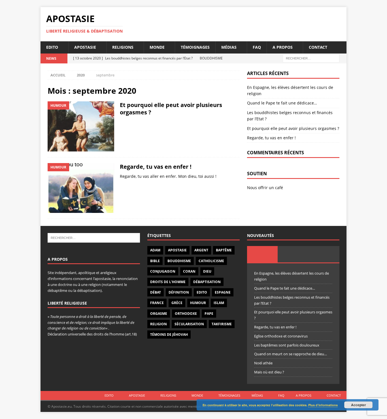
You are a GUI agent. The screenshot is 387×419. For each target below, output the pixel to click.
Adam (155, 250)
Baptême (224, 250)
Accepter (358, 404)
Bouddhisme (179, 260)
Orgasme (158, 313)
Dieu (207, 271)
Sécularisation (189, 324)
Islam (219, 302)
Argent (201, 250)
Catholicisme (211, 260)
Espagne (223, 292)
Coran (189, 271)
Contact (318, 47)
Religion (158, 324)
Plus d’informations (323, 405)
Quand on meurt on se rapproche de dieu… (290, 353)
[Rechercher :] (311, 58)
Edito (52, 47)
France (157, 302)
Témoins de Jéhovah (169, 334)
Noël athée (263, 362)
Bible (155, 260)
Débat (155, 292)
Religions (122, 47)
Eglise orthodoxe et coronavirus (281, 336)
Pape (209, 313)
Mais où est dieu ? (269, 372)
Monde (157, 47)
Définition (179, 292)
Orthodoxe (186, 313)
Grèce (176, 302)
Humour (198, 302)
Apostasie (85, 47)
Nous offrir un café (265, 187)
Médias (229, 47)
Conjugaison (162, 271)
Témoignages (195, 47)
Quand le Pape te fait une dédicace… (282, 103)
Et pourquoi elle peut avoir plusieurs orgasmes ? (171, 108)
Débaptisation (207, 281)
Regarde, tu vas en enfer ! (156, 166)
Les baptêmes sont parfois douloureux (286, 345)
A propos (283, 47)
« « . (91, 322)
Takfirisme (222, 324)
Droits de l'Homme (168, 281)
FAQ (257, 47)
